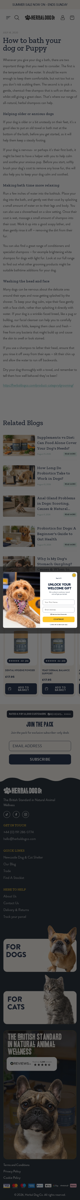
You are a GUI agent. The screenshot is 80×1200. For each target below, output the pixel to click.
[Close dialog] (74, 575)
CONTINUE (59, 619)
